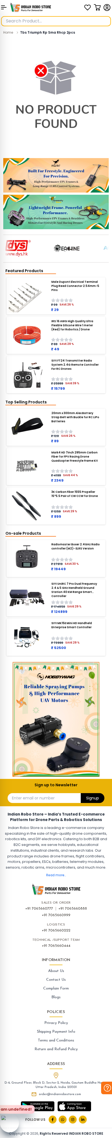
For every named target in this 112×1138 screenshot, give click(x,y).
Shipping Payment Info (56, 1032)
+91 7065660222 (56, 931)
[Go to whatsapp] (63, 1120)
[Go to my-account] (107, 7)
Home (8, 32)
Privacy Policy (56, 1023)
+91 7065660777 (39, 909)
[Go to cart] (97, 7)
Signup (92, 798)
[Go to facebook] (53, 1120)
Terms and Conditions (56, 1040)
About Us (56, 971)
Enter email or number (33, 798)
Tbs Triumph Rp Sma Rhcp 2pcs (47, 32)
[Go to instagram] (73, 1120)
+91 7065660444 (56, 946)
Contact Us (56, 980)
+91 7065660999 (56, 915)
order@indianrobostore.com (60, 1094)
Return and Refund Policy (56, 1049)
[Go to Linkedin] (83, 1120)
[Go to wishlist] (87, 7)
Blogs (56, 997)
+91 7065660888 (72, 909)
